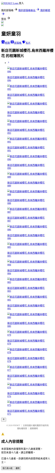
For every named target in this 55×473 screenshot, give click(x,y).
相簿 (7, 43)
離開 (18, 468)
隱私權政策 (22, 428)
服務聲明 (34, 428)
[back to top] (3, 420)
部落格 (18, 43)
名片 (28, 43)
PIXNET (16, 425)
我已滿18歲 (7, 468)
